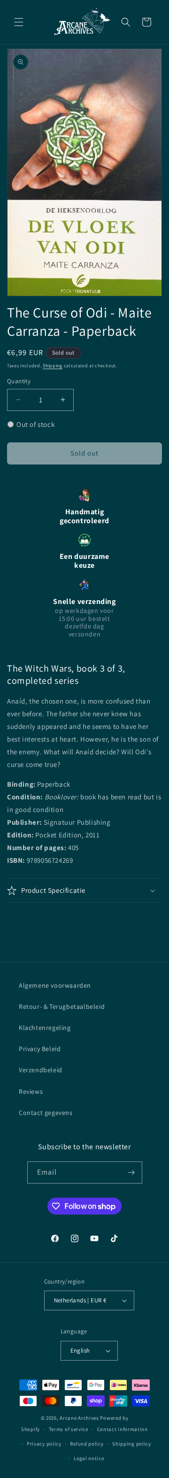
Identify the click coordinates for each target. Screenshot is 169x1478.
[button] (18, 22)
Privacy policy (44, 1443)
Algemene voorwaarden (55, 985)
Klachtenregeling (45, 1027)
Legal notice (89, 1458)
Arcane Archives (79, 1418)
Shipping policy (131, 1443)
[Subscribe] (131, 1172)
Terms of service (68, 1429)
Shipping (52, 366)
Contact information (122, 1429)
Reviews (31, 1091)
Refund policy (86, 1443)
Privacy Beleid (40, 1049)
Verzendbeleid (40, 1070)
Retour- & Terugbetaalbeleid (62, 1006)
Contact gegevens (46, 1112)
